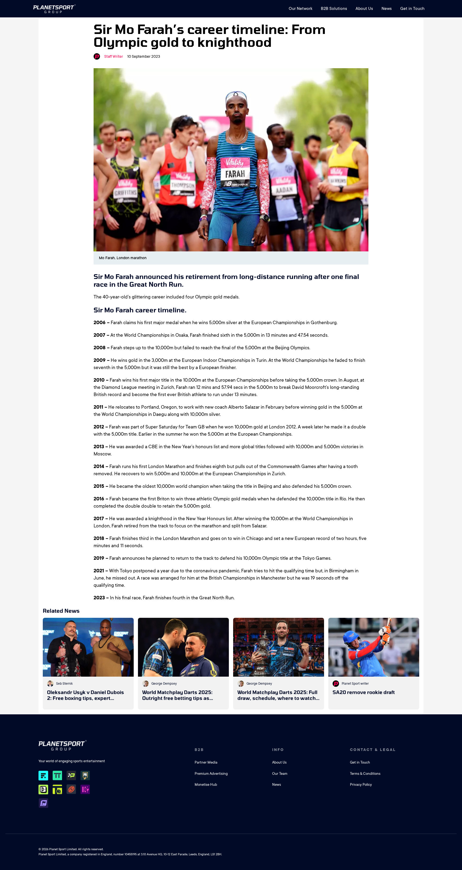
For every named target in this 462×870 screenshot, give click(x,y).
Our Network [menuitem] (300, 8)
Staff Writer (113, 56)
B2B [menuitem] (199, 750)
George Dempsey (164, 683)
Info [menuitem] (278, 750)
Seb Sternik (64, 683)
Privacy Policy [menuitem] (361, 785)
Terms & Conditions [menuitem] (365, 774)
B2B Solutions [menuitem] (334, 8)
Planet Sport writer (355, 683)
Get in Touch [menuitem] (412, 8)
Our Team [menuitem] (279, 774)
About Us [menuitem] (364, 8)
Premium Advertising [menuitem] (211, 774)
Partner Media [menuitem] (206, 762)
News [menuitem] (387, 8)
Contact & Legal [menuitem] (373, 750)
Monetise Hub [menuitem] (206, 785)
